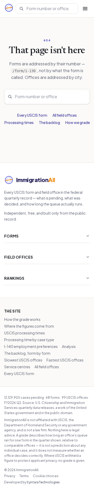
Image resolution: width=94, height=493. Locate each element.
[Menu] (85, 8)
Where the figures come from (29, 326)
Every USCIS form (32, 115)
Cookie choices (45, 476)
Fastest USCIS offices (65, 360)
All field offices (64, 115)
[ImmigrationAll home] (9, 8)
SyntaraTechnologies (43, 482)
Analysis (69, 346)
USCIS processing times (24, 332)
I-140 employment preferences (31, 346)
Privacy (9, 476)
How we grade (77, 122)
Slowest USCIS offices (23, 360)
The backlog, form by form (27, 353)
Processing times (19, 122)
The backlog (49, 122)
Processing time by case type (29, 339)
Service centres (17, 366)
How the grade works (22, 319)
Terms (24, 476)
